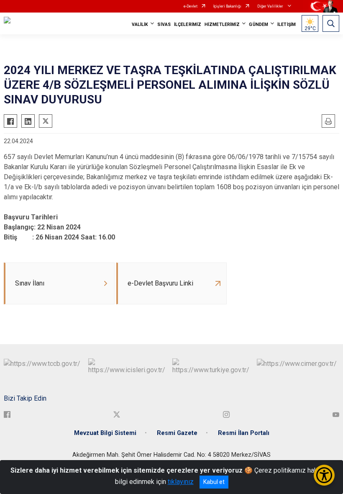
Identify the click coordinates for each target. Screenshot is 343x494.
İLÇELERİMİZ (187, 24)
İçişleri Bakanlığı (227, 6)
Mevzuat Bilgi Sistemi (105, 433)
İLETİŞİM (286, 24)
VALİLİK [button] (140, 24)
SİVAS (164, 24)
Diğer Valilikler (270, 6)
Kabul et (214, 482)
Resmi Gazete (177, 433)
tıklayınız (181, 482)
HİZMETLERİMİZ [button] (222, 24)
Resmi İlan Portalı (243, 433)
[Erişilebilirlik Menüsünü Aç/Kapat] (324, 475)
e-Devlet (190, 6)
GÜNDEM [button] (258, 24)
